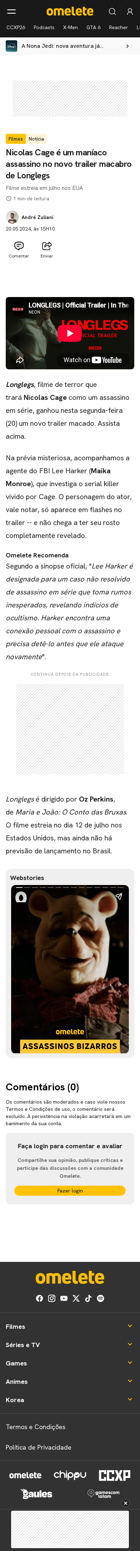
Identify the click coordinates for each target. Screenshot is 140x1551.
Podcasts (44, 27)
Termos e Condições (35, 1427)
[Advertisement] (70, 279)
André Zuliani (37, 217)
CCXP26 (15, 27)
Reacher (118, 27)
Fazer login (70, 1190)
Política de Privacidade (38, 1447)
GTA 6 (94, 27)
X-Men (70, 27)
